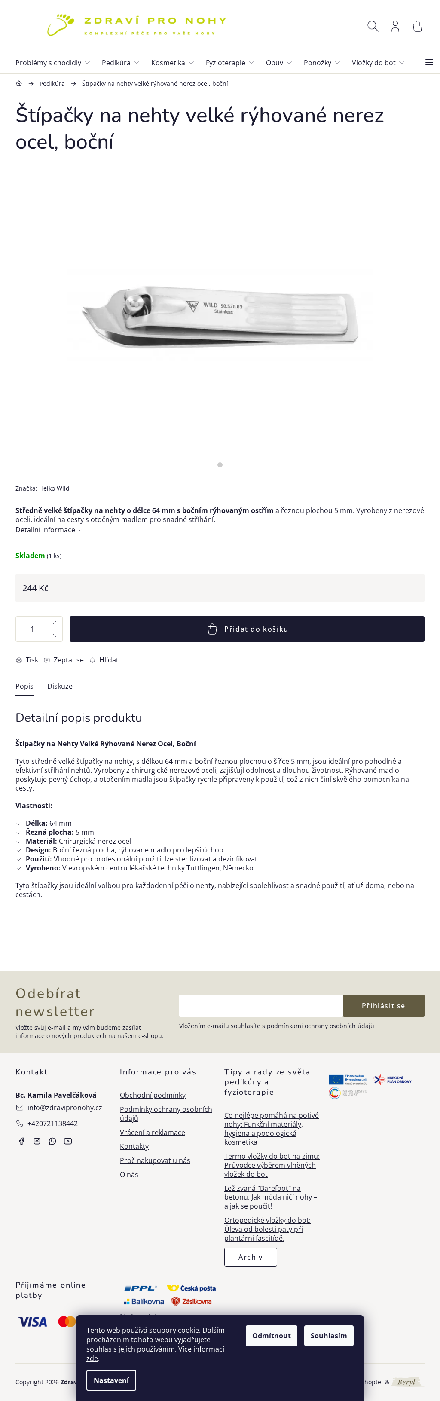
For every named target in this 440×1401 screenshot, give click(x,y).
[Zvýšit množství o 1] (55, 623)
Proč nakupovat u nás (155, 1160)
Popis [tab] (24, 686)
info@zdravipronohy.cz (65, 1107)
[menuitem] (56, 62)
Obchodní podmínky (153, 1095)
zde (92, 1358)
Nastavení (111, 1380)
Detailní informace (45, 529)
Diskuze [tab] (60, 686)
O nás (129, 1174)
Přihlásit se (384, 1005)
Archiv (250, 1257)
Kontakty (134, 1146)
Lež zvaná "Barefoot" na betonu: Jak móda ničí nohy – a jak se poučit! (270, 1197)
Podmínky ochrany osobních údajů (166, 1114)
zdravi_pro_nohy (37, 1141)
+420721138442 (53, 1123)
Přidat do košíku (256, 629)
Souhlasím (329, 1335)
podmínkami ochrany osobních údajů (320, 1026)
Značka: (42, 488)
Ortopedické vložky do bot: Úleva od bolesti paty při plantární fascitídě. (267, 1229)
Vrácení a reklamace (152, 1132)
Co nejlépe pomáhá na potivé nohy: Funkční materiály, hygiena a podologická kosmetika (271, 1129)
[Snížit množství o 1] (55, 635)
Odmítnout (271, 1335)
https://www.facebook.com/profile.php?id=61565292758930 (21, 1141)
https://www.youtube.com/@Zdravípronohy (68, 1141)
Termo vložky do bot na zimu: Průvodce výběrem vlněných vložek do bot (272, 1165)
